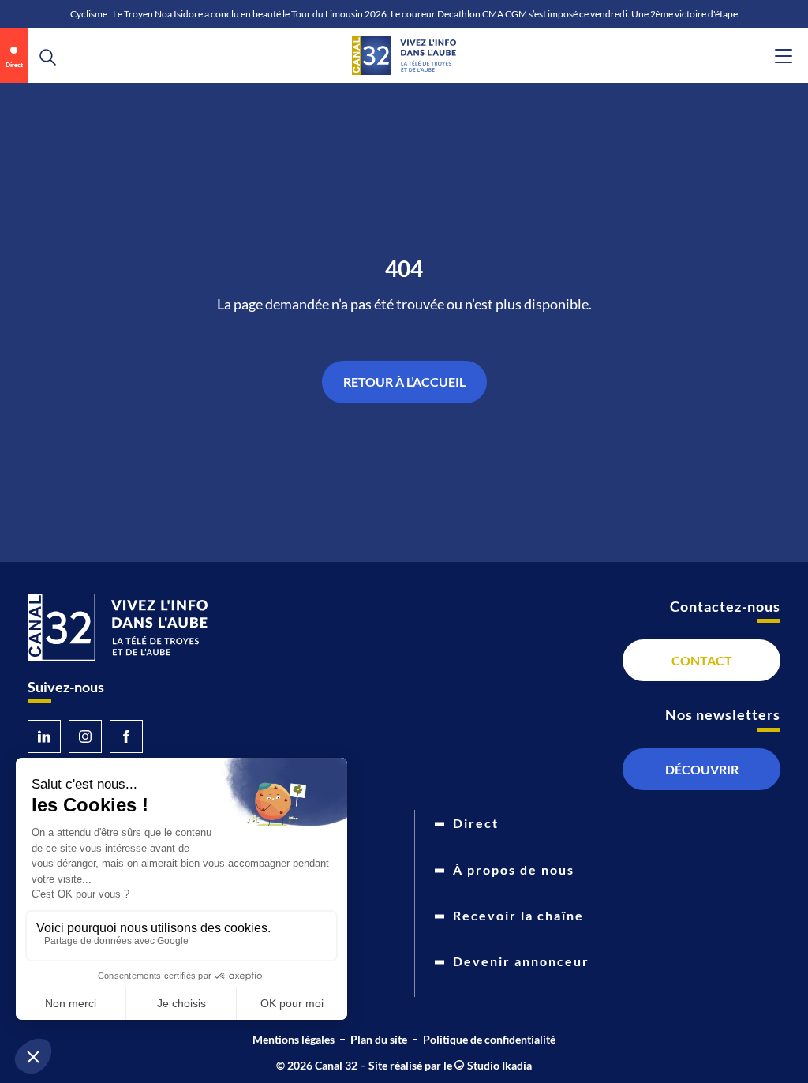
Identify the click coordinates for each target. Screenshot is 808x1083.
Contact (701, 660)
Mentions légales (293, 1039)
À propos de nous (513, 869)
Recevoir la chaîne (518, 915)
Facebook (126, 736)
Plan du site (378, 1039)
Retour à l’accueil (404, 381)
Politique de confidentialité (489, 1039)
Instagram (85, 736)
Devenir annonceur (521, 961)
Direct (14, 65)
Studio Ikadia (498, 1065)
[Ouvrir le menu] (783, 56)
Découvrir (702, 769)
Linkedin (44, 736)
